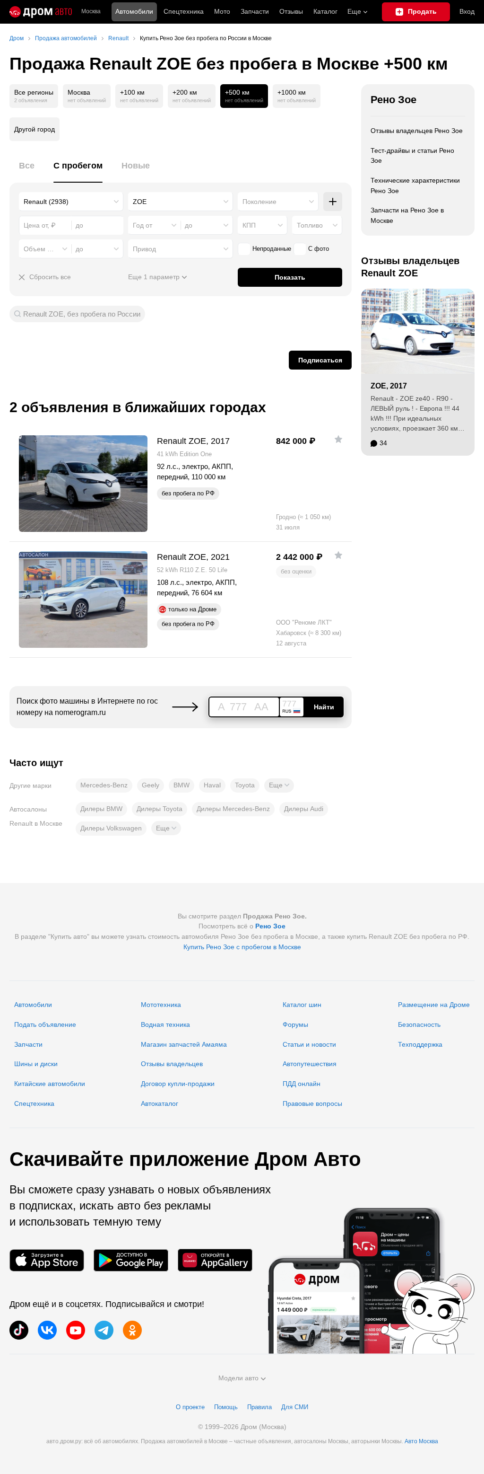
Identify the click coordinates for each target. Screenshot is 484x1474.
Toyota (245, 785)
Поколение (259, 201)
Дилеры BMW (101, 808)
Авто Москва (421, 1441)
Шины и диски (36, 1064)
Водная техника (165, 1024)
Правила (259, 1407)
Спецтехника (34, 1103)
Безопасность (419, 1024)
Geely (150, 785)
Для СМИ (294, 1407)
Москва (91, 12)
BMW (181, 785)
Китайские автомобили (49, 1083)
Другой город (34, 129)
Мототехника (161, 1004)
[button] (279, 785)
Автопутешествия (310, 1064)
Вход (467, 11)
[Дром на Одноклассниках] (132, 1330)
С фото (318, 248)
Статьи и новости (309, 1044)
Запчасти (255, 11)
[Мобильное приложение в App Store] (46, 1260)
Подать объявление (45, 1024)
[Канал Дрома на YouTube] (75, 1330)
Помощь (226, 1407)
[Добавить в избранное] (338, 439)
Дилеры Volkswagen (111, 828)
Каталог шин (302, 1004)
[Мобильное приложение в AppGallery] (215, 1260)
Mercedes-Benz (104, 785)
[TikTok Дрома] (18, 1330)
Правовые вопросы (312, 1103)
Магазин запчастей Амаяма (184, 1044)
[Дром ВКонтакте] (47, 1330)
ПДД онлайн (301, 1083)
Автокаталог (159, 1103)
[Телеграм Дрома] (104, 1330)
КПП (249, 225)
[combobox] (71, 201)
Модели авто (238, 1378)
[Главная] (40, 12)
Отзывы (291, 11)
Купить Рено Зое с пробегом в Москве (242, 947)
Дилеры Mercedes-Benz (233, 808)
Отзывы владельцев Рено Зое (417, 130)
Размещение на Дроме (434, 1004)
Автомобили (134, 11)
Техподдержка (420, 1044)
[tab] (27, 171)
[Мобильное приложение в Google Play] (131, 1260)
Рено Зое (393, 100)
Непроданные (271, 248)
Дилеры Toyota (159, 808)
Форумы (295, 1024)
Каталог (325, 11)
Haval (212, 785)
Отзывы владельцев (172, 1064)
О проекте (190, 1407)
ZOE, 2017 (389, 386)
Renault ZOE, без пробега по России (81, 314)
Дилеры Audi (303, 808)
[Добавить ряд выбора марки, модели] (332, 201)
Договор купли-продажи (178, 1083)
